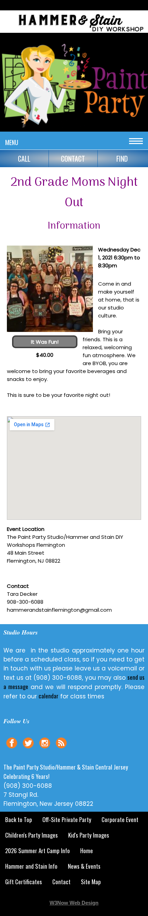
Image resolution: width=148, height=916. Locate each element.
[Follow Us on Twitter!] (28, 749)
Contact (61, 881)
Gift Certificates (23, 881)
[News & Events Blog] (61, 749)
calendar (49, 695)
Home (86, 850)
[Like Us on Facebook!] (11, 749)
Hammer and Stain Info (31, 866)
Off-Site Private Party (66, 819)
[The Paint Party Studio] (74, 33)
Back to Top (18, 819)
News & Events (84, 866)
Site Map (91, 881)
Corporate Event (120, 819)
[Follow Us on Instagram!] (44, 749)
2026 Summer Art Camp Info (37, 850)
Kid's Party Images (88, 835)
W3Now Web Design (74, 903)
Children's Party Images (31, 835)
